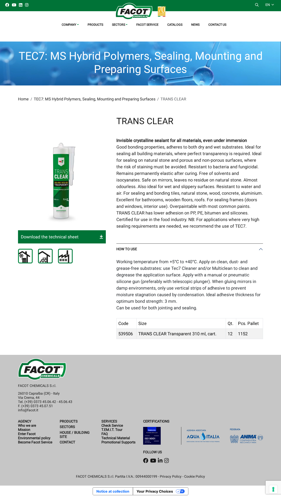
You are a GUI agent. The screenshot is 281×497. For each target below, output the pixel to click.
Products (95, 24)
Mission (24, 430)
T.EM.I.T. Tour (111, 430)
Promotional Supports (118, 442)
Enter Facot (27, 434)
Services (109, 421)
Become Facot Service (35, 442)
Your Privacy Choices (155, 491)
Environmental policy (34, 438)
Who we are (27, 425)
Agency (24, 421)
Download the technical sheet (50, 236)
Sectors (67, 427)
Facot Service (147, 24)
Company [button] (69, 24)
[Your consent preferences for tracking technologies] (273, 489)
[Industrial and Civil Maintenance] (65, 256)
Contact (67, 442)
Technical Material (115, 438)
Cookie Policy (194, 476)
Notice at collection (112, 491)
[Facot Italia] (140, 11)
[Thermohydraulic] (25, 256)
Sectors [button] (118, 24)
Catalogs (174, 24)
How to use (126, 249)
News (195, 24)
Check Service (112, 425)
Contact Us (217, 24)
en (268, 5)
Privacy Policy (171, 476)
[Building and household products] (45, 256)
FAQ (104, 434)
